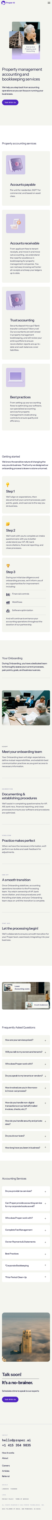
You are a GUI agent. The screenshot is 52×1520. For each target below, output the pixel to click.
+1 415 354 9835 (16, 1445)
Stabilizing (6, 835)
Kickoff (5, 746)
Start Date (6, 923)
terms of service (22, 1499)
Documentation (7, 789)
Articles (5, 1471)
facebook (14, 1489)
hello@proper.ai (16, 1440)
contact (5, 1435)
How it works (8, 1452)
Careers (6, 1465)
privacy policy (8, 1499)
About (5, 1458)
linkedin (5, 1489)
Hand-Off (5, 875)
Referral (5, 1476)
